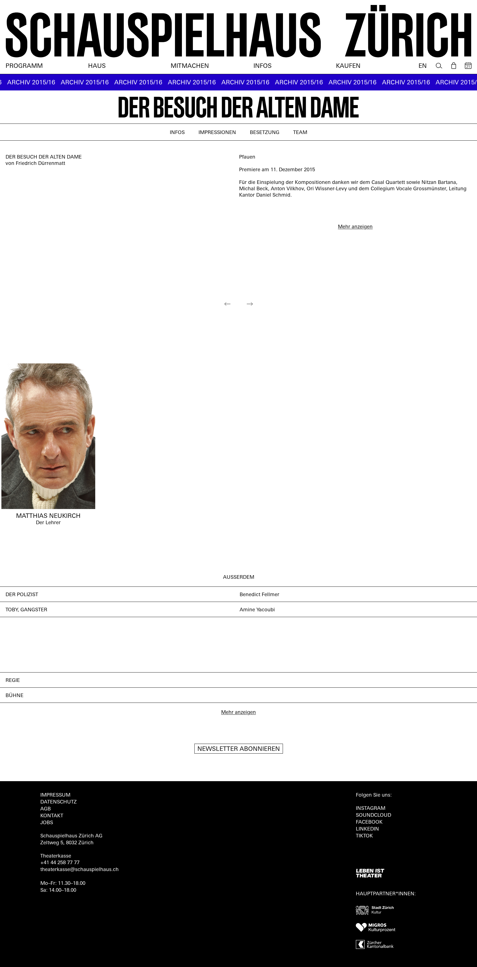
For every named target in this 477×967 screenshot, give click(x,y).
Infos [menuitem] (262, 66)
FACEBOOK (369, 822)
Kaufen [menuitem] (348, 66)
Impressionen (217, 132)
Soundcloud (373, 815)
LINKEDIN (367, 829)
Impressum (55, 795)
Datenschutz (58, 802)
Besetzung (264, 132)
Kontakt (51, 816)
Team (300, 132)
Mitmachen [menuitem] (190, 66)
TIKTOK (364, 836)
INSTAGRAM (370, 808)
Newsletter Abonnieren (238, 749)
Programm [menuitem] (24, 66)
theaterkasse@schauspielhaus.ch (79, 869)
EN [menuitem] (422, 66)
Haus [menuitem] (97, 66)
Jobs (46, 823)
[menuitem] (439, 66)
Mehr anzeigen (355, 227)
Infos (177, 132)
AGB (45, 809)
